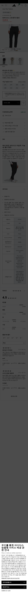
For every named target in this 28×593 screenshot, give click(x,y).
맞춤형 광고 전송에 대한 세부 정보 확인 (10, 578)
